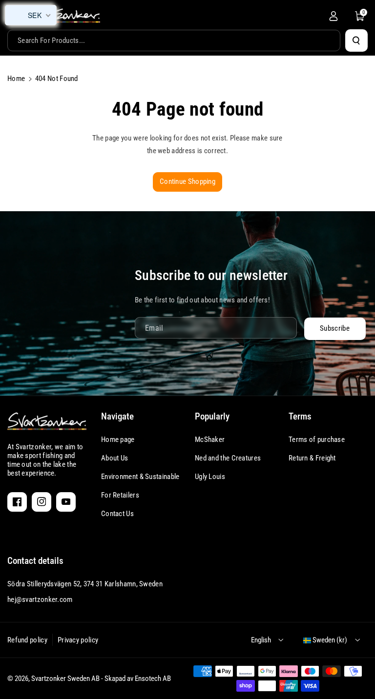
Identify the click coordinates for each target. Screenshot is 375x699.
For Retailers (120, 495)
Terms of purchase (317, 439)
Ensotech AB (153, 678)
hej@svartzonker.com (40, 599)
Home (16, 78)
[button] (360, 16)
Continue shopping (187, 181)
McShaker (210, 439)
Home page (118, 439)
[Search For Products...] (356, 40)
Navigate (117, 416)
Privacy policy (78, 640)
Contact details (35, 560)
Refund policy (27, 640)
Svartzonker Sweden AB (65, 678)
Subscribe (335, 328)
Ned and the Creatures (228, 458)
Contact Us (117, 513)
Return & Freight (312, 458)
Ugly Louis (210, 476)
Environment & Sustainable (140, 476)
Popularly (212, 416)
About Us (114, 458)
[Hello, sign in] (333, 16)
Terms (300, 416)
